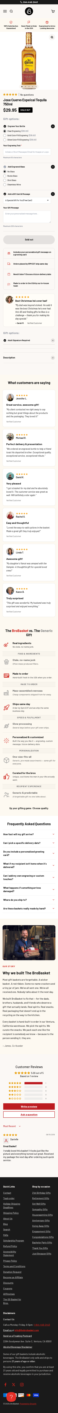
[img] (10, 1134)
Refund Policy (10, 1246)
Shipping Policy (11, 1213)
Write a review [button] (29, 1106)
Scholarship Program (13, 1240)
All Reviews (9, 1294)
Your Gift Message (11, 208)
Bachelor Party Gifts (42, 1242)
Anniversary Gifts (41, 1220)
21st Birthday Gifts (41, 1193)
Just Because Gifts (41, 1253)
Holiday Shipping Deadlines (11, 1205)
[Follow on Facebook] (5, 1384)
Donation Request (12, 1272)
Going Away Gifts (40, 1226)
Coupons (7, 1288)
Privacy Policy (10, 1261)
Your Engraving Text (12, 145)
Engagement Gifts (41, 1231)
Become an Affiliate (13, 1277)
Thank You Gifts (40, 1248)
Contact (7, 1193)
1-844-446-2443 (42, 1324)
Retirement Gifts (40, 1198)
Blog (5, 1224)
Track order (9, 1198)
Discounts (8, 1283)
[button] (10, 94)
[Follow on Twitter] (13, 1384)
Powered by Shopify (28, 1404)
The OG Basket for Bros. (12, 1301)
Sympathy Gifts (40, 1209)
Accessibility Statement (9, 1253)
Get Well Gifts (39, 1203)
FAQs (5, 1235)
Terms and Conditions (14, 1266)
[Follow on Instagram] (22, 1384)
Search (6, 1229)
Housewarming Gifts (42, 1215)
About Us (7, 1218)
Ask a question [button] (29, 1114)
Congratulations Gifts (43, 1237)
